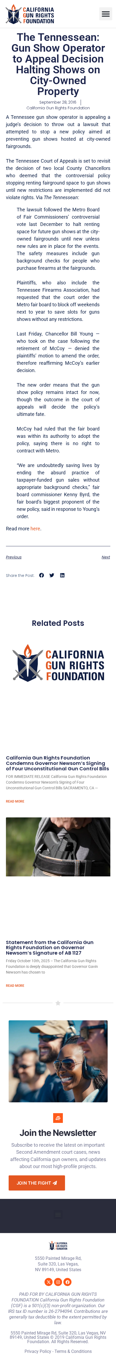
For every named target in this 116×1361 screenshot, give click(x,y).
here (35, 528)
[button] (105, 13)
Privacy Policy (38, 1351)
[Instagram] (58, 1282)
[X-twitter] (49, 1282)
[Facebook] (67, 1282)
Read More (15, 801)
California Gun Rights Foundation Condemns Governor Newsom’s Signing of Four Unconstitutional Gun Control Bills (57, 763)
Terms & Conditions (73, 1351)
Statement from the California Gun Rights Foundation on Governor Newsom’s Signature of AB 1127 (50, 947)
